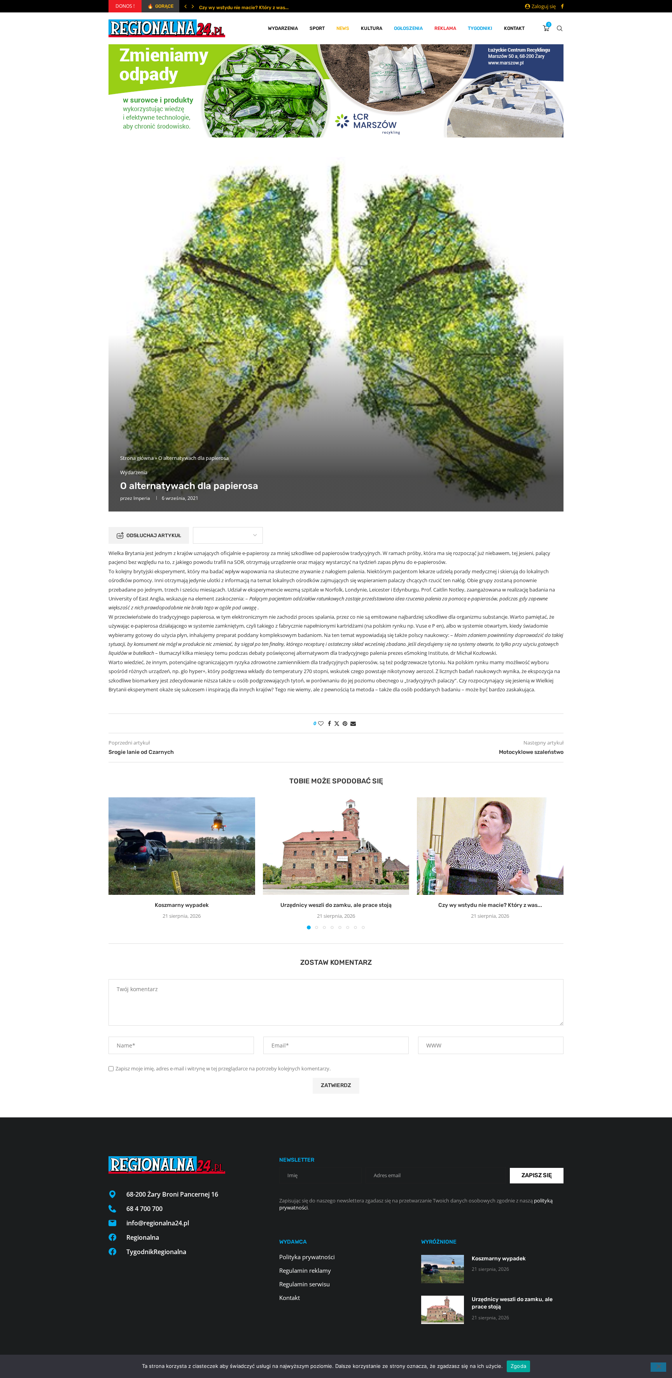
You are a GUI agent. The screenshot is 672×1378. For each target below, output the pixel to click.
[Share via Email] (353, 723)
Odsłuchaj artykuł (153, 535)
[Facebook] (562, 6)
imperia (141, 498)
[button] (185, 6)
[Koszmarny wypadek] (181, 846)
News (342, 28)
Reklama (445, 28)
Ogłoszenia (408, 28)
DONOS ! (125, 6)
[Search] (560, 28)
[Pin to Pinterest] (345, 723)
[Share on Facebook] (329, 723)
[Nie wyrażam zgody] (658, 1367)
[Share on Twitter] (337, 723)
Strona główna (137, 457)
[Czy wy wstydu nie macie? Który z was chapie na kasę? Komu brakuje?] (490, 846)
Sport (317, 28)
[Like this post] (321, 723)
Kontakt (514, 28)
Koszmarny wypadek (182, 905)
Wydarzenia (283, 28)
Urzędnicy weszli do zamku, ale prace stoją (336, 905)
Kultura (371, 28)
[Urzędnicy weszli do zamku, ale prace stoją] (336, 846)
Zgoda (518, 1366)
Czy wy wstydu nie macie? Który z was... (244, 6)
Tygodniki (480, 28)
